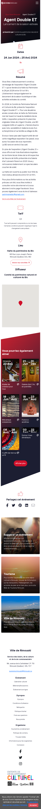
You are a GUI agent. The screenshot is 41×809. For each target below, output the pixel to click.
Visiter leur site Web (20, 263)
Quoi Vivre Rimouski (12, 14)
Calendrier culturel (20, 682)
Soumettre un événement (20, 729)
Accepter (33, 805)
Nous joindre (20, 719)
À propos (20, 699)
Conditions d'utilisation (20, 703)
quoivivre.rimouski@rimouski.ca (20, 671)
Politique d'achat (20, 711)
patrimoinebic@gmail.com (13, 194)
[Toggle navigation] (37, 3)
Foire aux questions (20, 715)
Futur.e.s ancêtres (25, 421)
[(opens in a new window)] (20, 575)
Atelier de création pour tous (7, 386)
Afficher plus (20, 463)
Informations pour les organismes (20, 741)
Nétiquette (20, 707)
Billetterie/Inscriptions (20, 686)
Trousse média (20, 737)
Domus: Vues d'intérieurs (27, 436)
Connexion (20, 745)
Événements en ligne (20, 690)
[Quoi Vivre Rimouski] (10, 3)
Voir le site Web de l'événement (14, 199)
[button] (20, 62)
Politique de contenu (20, 733)
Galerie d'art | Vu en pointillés (28, 385)
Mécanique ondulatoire (6, 421)
